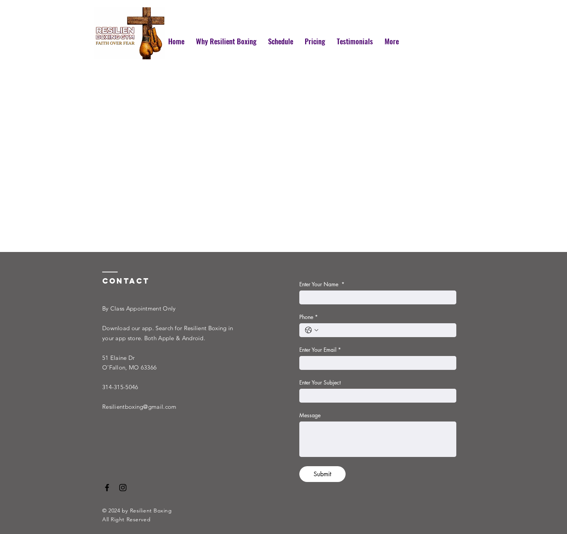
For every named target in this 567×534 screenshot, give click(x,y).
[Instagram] (123, 487)
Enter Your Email (320, 349)
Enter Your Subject (320, 382)
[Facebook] (107, 487)
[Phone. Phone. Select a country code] (311, 330)
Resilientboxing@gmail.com (139, 406)
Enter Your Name (321, 284)
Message (310, 415)
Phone (308, 317)
